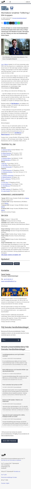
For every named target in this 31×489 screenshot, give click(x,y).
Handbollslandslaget (7, 263)
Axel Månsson (18, 132)
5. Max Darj (4, 163)
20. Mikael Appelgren (6, 153)
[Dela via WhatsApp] (18, 23)
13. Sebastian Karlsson (6, 172)
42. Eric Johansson (6, 179)
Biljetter (27, 198)
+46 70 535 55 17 (8, 279)
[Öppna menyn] (10, 2)
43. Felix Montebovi (6, 160)
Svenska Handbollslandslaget (19, 18)
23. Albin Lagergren (6, 189)
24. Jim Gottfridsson (6, 184)
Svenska (3, 483)
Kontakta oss (17, 471)
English (7, 483)
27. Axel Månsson (5, 186)
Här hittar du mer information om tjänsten (11, 460)
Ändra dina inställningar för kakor (9, 477)
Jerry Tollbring (4, 64)
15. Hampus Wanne (6, 158)
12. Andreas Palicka (6, 149)
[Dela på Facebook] (5, 23)
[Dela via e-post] (21, 23)
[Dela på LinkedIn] (8, 23)
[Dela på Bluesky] (16, 23)
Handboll (16, 263)
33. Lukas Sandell (5, 191)
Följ (3, 340)
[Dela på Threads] (13, 23)
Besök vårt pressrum (9, 441)
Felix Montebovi (15, 103)
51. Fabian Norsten (5, 155)
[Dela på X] (10, 23)
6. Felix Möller (4, 165)
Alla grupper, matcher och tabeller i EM (11, 254)
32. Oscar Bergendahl (6, 167)
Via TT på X (4, 474)
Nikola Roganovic (5, 134)
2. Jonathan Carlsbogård (7, 175)
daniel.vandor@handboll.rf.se (8, 281)
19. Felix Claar (4, 182)
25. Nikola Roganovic (6, 177)
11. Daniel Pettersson (6, 170)
